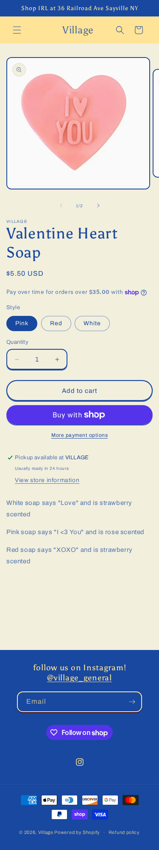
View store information (47, 480)
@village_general (79, 678)
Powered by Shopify (77, 832)
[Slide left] (61, 205)
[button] (17, 30)
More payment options (79, 435)
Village (45, 832)
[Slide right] (98, 205)
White (92, 323)
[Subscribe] (132, 701)
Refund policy (124, 832)
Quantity (17, 342)
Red (56, 323)
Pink (21, 323)
